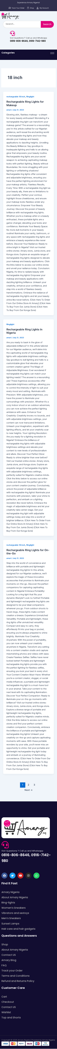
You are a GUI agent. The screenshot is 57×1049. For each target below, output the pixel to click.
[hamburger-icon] (52, 53)
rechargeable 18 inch (15, 97)
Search (47, 24)
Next (29, 790)
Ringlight (30, 97)
